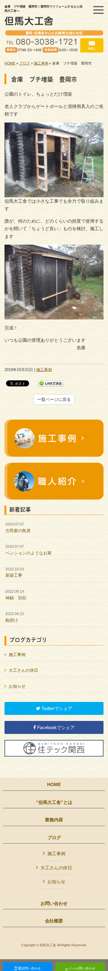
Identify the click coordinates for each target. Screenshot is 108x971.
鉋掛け (14, 617)
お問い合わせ (54, 903)
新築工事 (14, 572)
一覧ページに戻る (54, 399)
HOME (9, 63)
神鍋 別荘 (15, 594)
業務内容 (54, 819)
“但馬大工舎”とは (54, 802)
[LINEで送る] (51, 383)
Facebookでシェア (55, 727)
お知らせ (17, 686)
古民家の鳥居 (18, 527)
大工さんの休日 (23, 670)
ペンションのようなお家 (28, 549)
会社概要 (54, 921)
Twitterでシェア (56, 708)
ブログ (24, 63)
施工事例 (41, 63)
